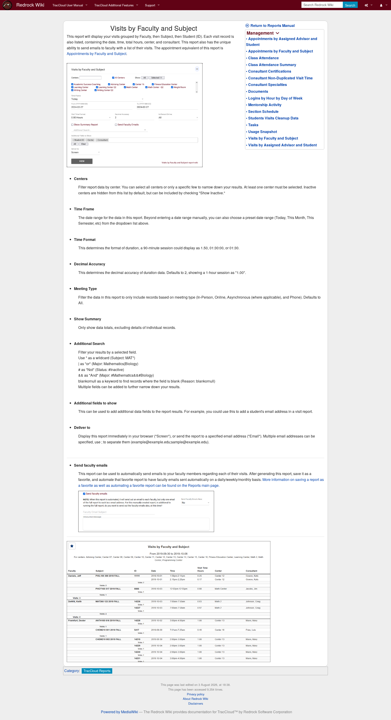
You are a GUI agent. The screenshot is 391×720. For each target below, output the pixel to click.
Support (150, 5)
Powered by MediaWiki (119, 711)
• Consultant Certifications (268, 71)
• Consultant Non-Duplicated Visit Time (279, 78)
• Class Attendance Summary (271, 64)
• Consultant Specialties (266, 84)
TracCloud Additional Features (114, 5)
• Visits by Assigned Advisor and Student (281, 144)
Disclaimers (195, 703)
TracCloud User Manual (67, 5)
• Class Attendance (262, 57)
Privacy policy (195, 694)
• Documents (257, 91)
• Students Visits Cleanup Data (272, 118)
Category (71, 670)
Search (350, 5)
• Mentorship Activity (263, 104)
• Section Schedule (262, 111)
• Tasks (252, 124)
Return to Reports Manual (272, 25)
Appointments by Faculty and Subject (96, 53)
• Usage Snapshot (261, 131)
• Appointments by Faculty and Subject (279, 51)
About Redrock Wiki (195, 698)
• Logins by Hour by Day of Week (274, 98)
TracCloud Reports (96, 670)
